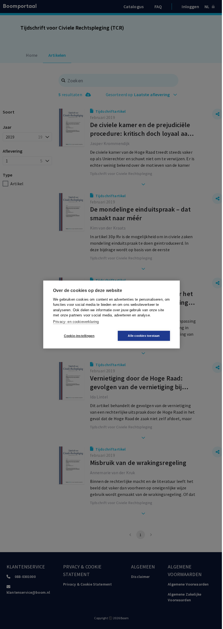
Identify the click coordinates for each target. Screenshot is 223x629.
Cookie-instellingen (79, 336)
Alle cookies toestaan (144, 335)
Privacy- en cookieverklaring (76, 322)
